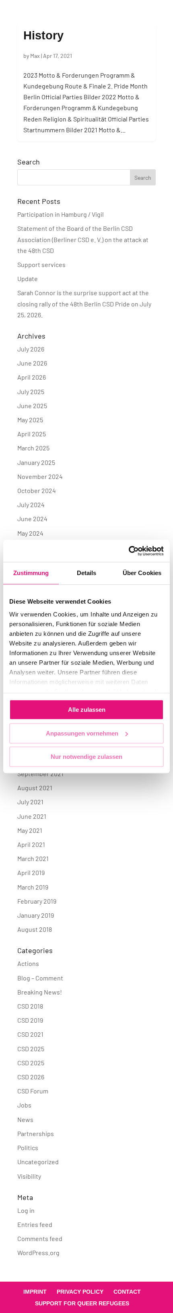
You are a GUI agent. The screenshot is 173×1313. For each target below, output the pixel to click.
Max (35, 55)
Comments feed (39, 1238)
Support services (41, 264)
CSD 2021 (30, 1034)
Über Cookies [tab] (142, 572)
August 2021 (34, 787)
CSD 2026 (30, 1077)
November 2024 (40, 476)
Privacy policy (80, 1291)
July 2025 (30, 391)
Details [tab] (87, 572)
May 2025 (30, 419)
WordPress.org (38, 1252)
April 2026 (31, 377)
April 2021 (31, 844)
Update (27, 278)
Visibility (29, 1176)
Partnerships (35, 1133)
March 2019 (32, 887)
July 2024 (31, 504)
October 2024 (36, 490)
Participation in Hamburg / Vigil (60, 214)
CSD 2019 (30, 1020)
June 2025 (32, 405)
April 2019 (31, 872)
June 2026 (32, 363)
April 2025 (31, 434)
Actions (28, 963)
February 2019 (36, 901)
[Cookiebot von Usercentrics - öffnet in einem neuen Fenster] (128, 551)
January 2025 (36, 462)
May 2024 (30, 533)
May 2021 (29, 830)
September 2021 (40, 773)
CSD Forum (32, 1091)
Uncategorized (38, 1161)
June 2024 (32, 518)
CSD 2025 (30, 1048)
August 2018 (34, 929)
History (43, 35)
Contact (127, 1291)
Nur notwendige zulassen (86, 756)
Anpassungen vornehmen (82, 733)
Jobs (24, 1105)
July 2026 (30, 349)
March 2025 (33, 448)
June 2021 (31, 816)
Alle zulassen (86, 709)
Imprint (35, 1291)
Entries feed (34, 1224)
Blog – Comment (40, 978)
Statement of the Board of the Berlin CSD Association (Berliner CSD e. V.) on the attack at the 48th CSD (82, 239)
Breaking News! (39, 992)
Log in (26, 1210)
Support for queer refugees (82, 1303)
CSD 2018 (30, 1006)
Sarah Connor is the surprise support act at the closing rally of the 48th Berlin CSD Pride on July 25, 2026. (84, 303)
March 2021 (33, 858)
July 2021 (30, 801)
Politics (27, 1147)
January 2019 (35, 915)
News (25, 1119)
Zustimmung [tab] (31, 572)
